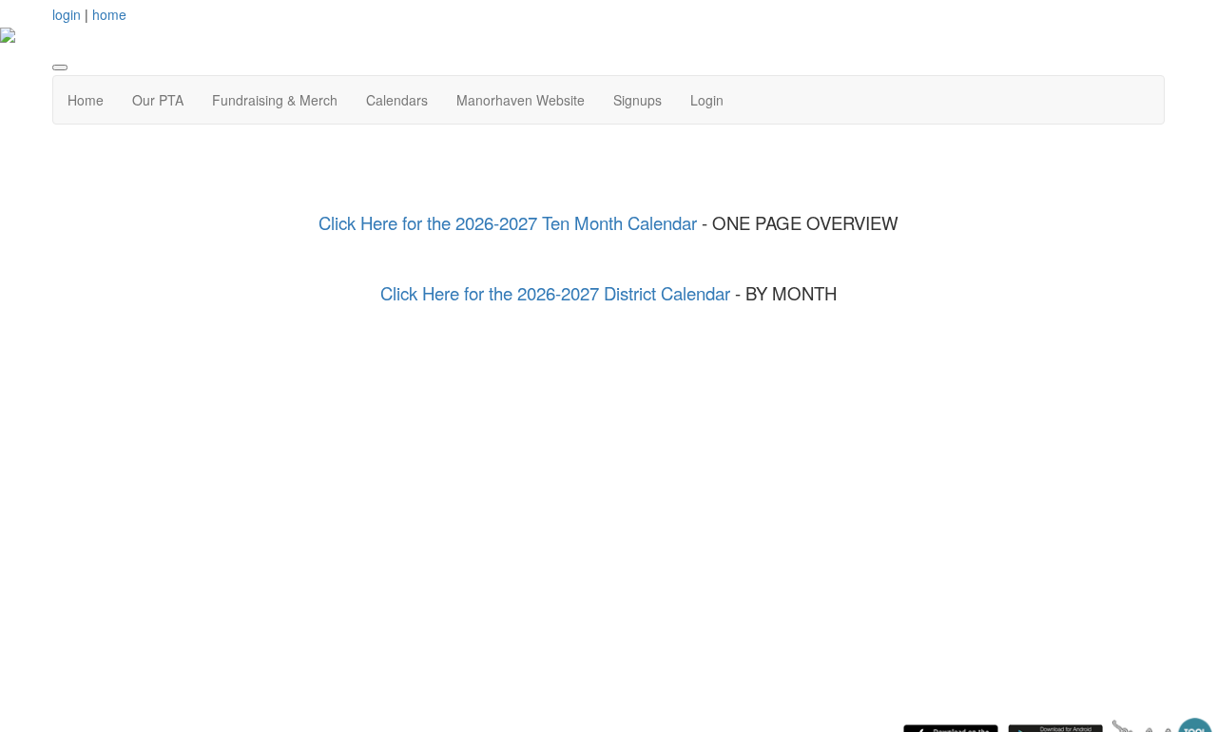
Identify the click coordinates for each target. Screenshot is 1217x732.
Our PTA (158, 99)
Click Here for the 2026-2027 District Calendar (555, 292)
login (66, 14)
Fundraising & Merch (275, 99)
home (109, 14)
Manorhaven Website (520, 99)
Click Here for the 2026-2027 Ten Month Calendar (510, 222)
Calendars (397, 99)
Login (707, 99)
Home (86, 99)
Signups (637, 99)
